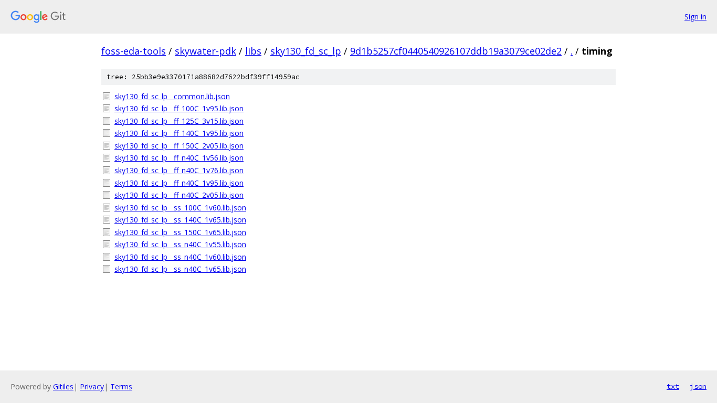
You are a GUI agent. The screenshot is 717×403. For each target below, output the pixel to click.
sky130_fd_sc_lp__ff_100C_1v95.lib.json (179, 108)
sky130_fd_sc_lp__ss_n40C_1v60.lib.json (180, 257)
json (698, 386)
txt (673, 386)
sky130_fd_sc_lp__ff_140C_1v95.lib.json (179, 133)
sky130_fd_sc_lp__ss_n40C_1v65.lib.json (180, 269)
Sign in (695, 17)
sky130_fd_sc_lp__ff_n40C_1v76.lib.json (179, 170)
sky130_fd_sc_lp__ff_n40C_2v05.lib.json (179, 195)
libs (253, 51)
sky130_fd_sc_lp (305, 51)
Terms (121, 386)
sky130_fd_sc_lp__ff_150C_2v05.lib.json (179, 146)
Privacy (92, 386)
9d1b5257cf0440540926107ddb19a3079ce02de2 (456, 51)
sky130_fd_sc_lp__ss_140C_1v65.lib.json (180, 220)
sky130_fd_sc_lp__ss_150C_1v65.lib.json (180, 232)
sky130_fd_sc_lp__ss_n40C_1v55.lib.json (180, 244)
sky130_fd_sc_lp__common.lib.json (172, 96)
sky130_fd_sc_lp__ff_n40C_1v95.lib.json (179, 183)
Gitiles (63, 386)
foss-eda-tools (133, 51)
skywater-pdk (205, 51)
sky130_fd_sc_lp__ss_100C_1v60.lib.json (180, 208)
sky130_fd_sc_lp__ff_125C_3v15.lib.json (179, 121)
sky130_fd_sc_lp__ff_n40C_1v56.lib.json (179, 158)
